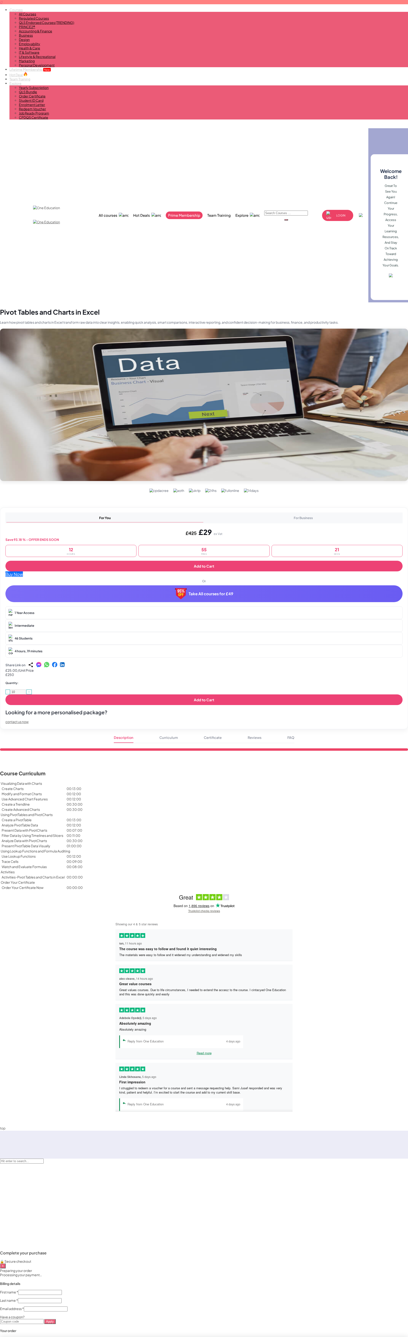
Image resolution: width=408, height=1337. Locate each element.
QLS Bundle (28, 92)
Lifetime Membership (29, 69)
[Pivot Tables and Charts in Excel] (204, 405)
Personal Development (37, 65)
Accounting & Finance (35, 31)
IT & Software (29, 52)
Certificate (213, 737)
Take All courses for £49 (211, 593)
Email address (12, 1308)
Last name (9, 1300)
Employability (29, 44)
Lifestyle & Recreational (37, 56)
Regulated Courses (34, 18)
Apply (50, 1321)
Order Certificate (32, 96)
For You (105, 518)
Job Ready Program (34, 113)
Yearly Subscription (34, 87)
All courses (108, 215)
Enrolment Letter (32, 104)
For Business (303, 518)
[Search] (286, 220)
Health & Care (29, 48)
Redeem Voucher (32, 109)
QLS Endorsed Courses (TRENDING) (46, 22)
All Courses (27, 14)
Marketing (27, 61)
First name (9, 1292)
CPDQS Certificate (33, 117)
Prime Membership (184, 215)
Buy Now (14, 574)
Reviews (254, 737)
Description (123, 737)
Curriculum (168, 737)
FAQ (290, 737)
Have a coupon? (12, 1317)
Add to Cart (204, 566)
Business (26, 35)
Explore (15, 83)
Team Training (19, 79)
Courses (16, 10)
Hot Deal (16, 75)
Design (24, 39)
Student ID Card (31, 100)
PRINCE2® (27, 27)
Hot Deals (141, 215)
